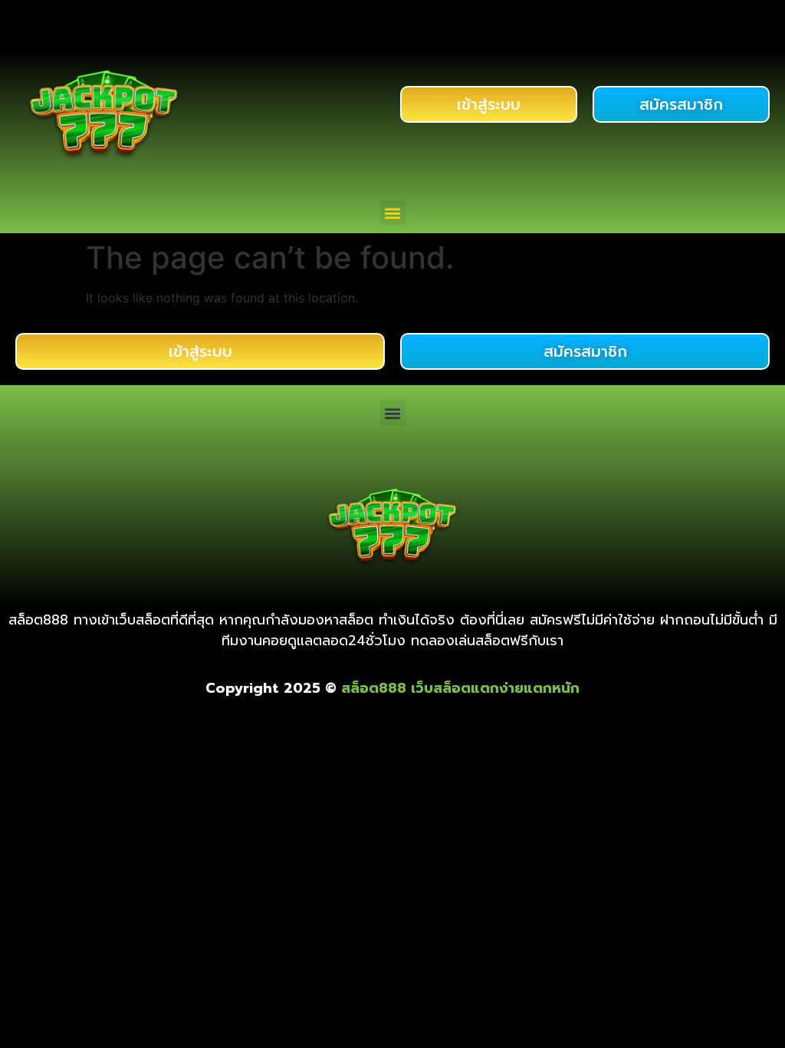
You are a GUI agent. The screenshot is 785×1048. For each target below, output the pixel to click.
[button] (393, 213)
